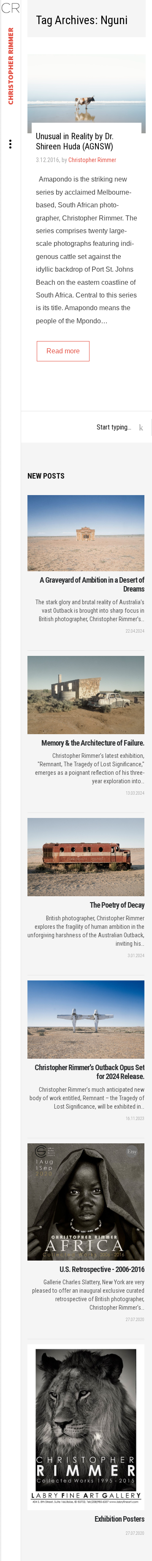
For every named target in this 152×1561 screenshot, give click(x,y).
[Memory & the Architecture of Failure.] (85, 695)
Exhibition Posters (119, 1518)
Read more (63, 351)
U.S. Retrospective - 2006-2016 (102, 1269)
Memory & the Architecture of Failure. (92, 742)
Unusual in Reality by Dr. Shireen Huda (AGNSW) (75, 141)
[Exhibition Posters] (85, 1427)
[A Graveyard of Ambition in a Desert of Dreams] (85, 533)
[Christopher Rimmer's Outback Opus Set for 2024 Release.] (85, 1019)
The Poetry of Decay (117, 904)
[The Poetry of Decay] (85, 857)
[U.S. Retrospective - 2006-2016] (85, 1202)
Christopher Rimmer (92, 160)
